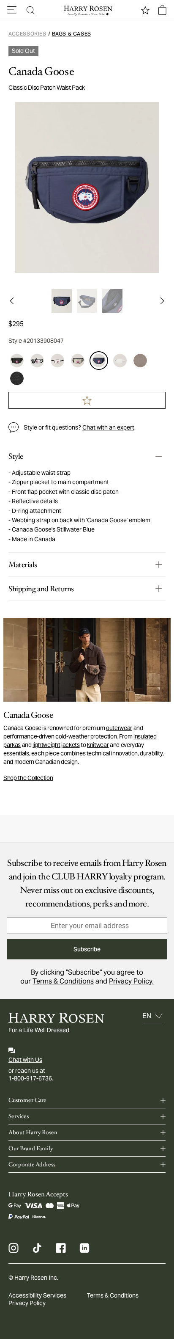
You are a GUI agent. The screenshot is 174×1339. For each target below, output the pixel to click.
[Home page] (87, 10)
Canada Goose (41, 71)
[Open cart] (162, 10)
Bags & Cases (71, 33)
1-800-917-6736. (30, 1078)
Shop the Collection (28, 778)
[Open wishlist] (145, 10)
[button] (12, 10)
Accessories (27, 33)
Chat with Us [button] (25, 1059)
